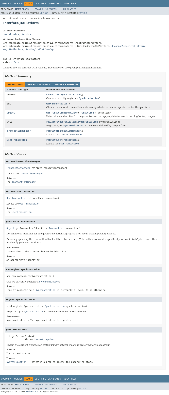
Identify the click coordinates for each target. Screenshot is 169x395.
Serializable (11, 34)
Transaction (86, 112)
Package (18, 3)
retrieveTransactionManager (63, 130)
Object (11, 112)
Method (44, 13)
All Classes (69, 9)
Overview (6, 3)
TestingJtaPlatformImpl (40, 49)
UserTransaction (17, 140)
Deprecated (54, 3)
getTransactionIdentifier (62, 112)
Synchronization (88, 121)
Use (37, 3)
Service (26, 34)
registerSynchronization (61, 121)
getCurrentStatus (56, 103)
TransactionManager (19, 130)
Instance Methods (39, 84)
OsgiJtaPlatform (13, 49)
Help (73, 3)
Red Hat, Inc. (32, 391)
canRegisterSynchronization (63, 94)
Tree (43, 3)
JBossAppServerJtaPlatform (128, 46)
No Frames (51, 9)
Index (66, 3)
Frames (39, 9)
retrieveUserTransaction (61, 140)
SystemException (44, 339)
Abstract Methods (66, 84)
